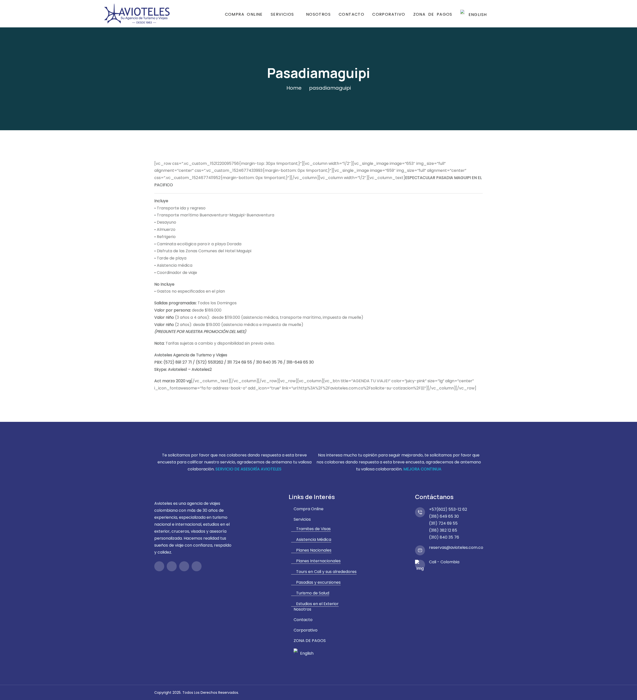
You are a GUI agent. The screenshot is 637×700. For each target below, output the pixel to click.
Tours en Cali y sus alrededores (326, 571)
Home (294, 87)
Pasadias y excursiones (318, 582)
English (476, 14)
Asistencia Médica (313, 539)
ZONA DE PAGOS (432, 14)
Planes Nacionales (313, 550)
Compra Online (244, 14)
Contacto (351, 14)
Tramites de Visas (313, 529)
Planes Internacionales (318, 561)
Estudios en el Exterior (317, 604)
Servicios (282, 14)
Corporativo (388, 14)
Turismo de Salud (312, 593)
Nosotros (318, 14)
